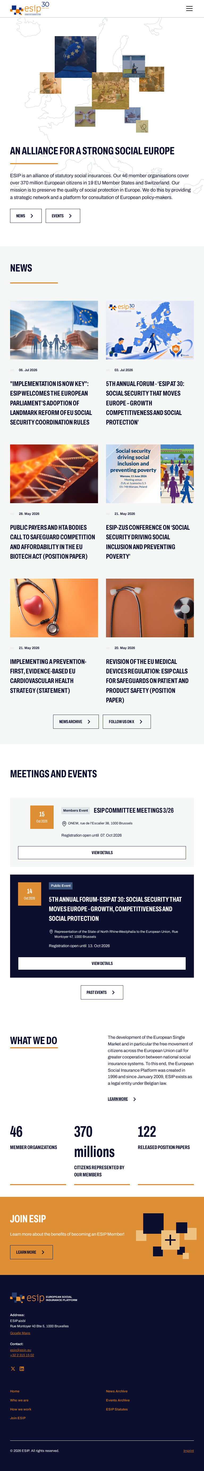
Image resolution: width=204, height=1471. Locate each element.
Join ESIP (18, 1418)
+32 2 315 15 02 (22, 1355)
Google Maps (20, 1333)
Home (14, 1391)
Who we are (19, 1400)
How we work (20, 1409)
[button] (188, 8)
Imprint (189, 1451)
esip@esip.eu (20, 1350)
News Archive (117, 1391)
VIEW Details (102, 852)
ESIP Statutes (117, 1409)
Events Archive (118, 1400)
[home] (29, 8)
